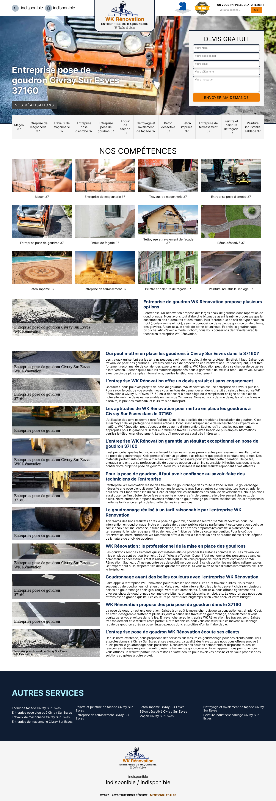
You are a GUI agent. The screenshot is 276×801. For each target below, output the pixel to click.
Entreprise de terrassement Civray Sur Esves (102, 716)
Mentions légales (163, 795)
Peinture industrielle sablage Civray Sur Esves (231, 716)
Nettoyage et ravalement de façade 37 (145, 127)
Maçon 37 (19, 127)
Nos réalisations (34, 105)
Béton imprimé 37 (186, 127)
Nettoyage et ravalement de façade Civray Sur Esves (233, 708)
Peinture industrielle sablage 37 (253, 127)
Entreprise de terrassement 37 (208, 127)
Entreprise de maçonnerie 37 (38, 127)
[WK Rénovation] (138, 757)
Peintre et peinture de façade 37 (231, 127)
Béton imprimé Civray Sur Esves (162, 707)
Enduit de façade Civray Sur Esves (36, 708)
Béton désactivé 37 (168, 127)
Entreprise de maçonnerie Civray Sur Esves (42, 721)
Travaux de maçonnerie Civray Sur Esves (41, 717)
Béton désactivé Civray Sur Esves (163, 711)
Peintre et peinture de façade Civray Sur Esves (104, 708)
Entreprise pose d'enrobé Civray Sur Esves (42, 712)
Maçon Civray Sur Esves (157, 716)
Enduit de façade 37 (125, 127)
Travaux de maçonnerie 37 (61, 127)
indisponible (31, 7)
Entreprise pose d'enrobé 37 (84, 127)
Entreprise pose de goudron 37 (106, 127)
